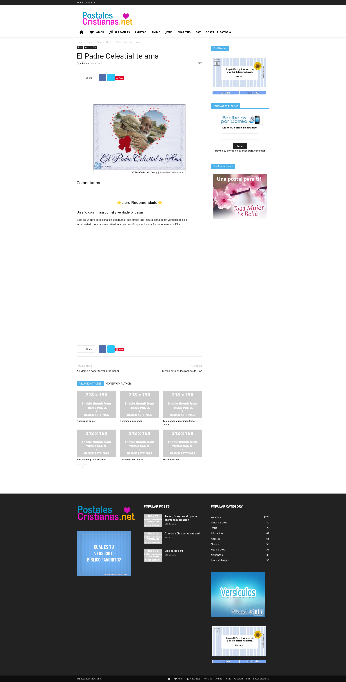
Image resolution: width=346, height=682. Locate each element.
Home (80, 2)
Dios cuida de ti (174, 550)
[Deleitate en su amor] (139, 404)
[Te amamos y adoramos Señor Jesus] (182, 404)
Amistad (141, 32)
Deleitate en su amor (131, 421)
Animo (156, 32)
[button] (265, 32)
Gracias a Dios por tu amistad (182, 533)
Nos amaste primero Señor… (92, 459)
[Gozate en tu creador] (139, 443)
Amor (100, 32)
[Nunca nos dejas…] (96, 404)
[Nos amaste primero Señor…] (96, 443)
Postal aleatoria (218, 32)
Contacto (90, 2)
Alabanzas (122, 32)
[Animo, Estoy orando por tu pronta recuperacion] (153, 520)
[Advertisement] (139, 93)
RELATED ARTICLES (90, 383)
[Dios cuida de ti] (153, 555)
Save (121, 78)
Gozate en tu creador (131, 459)
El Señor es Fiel (171, 459)
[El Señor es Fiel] (182, 443)
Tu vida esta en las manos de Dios (182, 371)
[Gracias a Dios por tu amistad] (153, 538)
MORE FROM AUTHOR (118, 383)
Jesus (168, 32)
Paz (198, 32)
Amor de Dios (104, 42)
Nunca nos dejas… (86, 421)
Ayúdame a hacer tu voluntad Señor (98, 371)
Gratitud (184, 32)
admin (83, 63)
